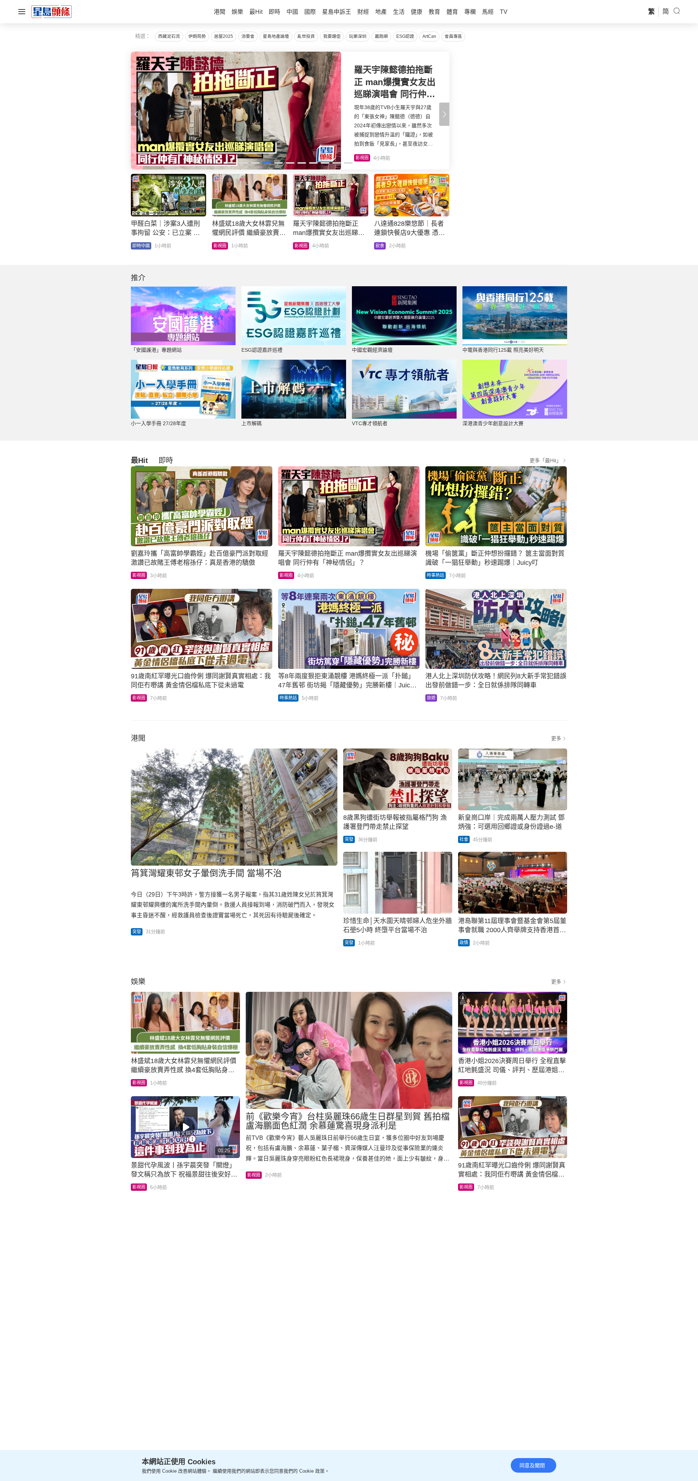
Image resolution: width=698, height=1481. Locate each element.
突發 (136, 932)
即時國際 (222, 246)
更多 (556, 738)
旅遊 (431, 698)
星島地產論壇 (276, 36)
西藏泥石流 (169, 36)
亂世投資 (306, 36)
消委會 (247, 36)
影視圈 (138, 575)
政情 (464, 943)
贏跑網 (381, 36)
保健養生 (303, 246)
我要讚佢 (332, 36)
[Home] (52, 11)
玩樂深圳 (357, 36)
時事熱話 (435, 575)
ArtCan (429, 36)
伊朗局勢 (197, 36)
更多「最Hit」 (545, 460)
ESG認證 (405, 36)
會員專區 (453, 36)
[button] (444, 114)
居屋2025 (223, 36)
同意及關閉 (532, 1465)
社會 (136, 246)
